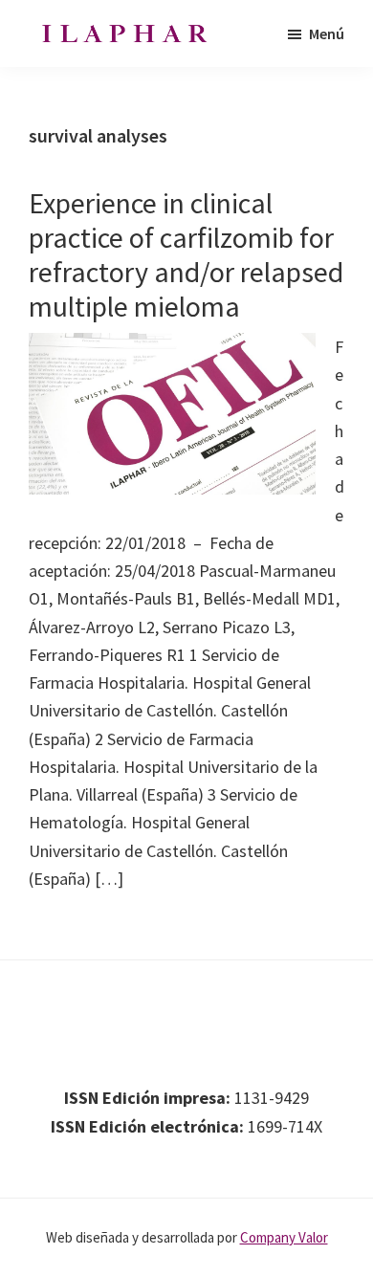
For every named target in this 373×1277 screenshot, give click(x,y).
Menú (326, 33)
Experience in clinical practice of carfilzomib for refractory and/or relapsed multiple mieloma (186, 254)
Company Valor (284, 1237)
